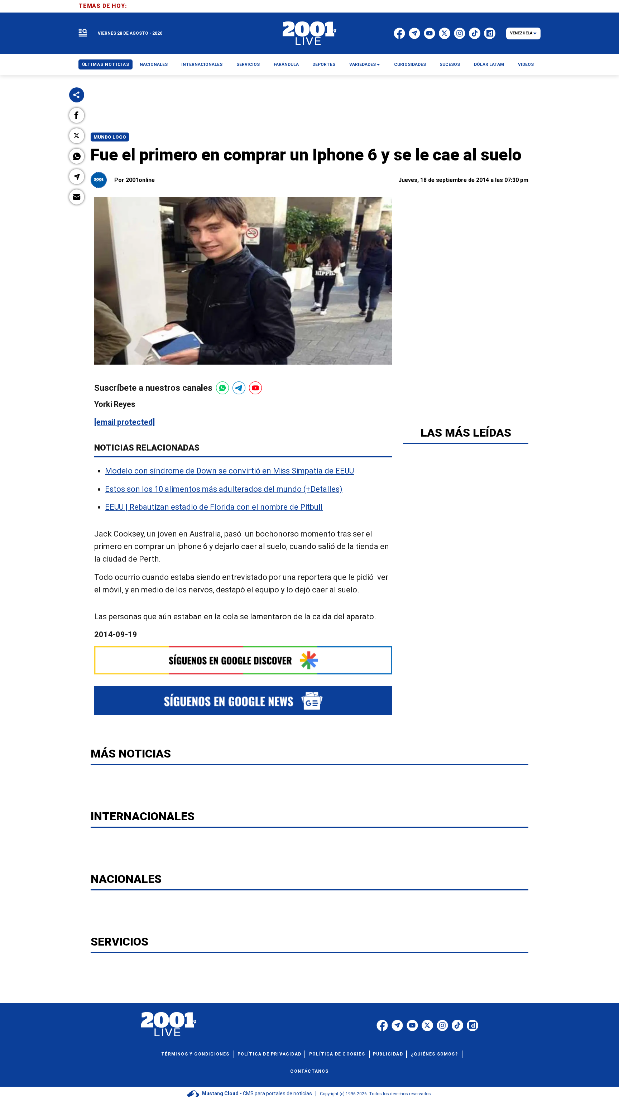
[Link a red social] (382, 1025)
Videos (526, 64)
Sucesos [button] (450, 64)
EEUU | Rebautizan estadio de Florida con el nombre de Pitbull (214, 507)
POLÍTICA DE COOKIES (337, 1054)
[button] (76, 115)
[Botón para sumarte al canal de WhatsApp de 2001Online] (222, 387)
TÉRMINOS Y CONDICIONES (195, 1054)
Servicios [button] (248, 64)
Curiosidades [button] (410, 64)
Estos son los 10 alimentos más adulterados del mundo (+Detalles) (223, 489)
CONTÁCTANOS (309, 1071)
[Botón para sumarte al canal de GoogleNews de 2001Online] (243, 700)
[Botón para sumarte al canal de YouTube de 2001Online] (255, 387)
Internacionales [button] (201, 64)
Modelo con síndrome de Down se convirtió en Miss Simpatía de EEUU (229, 470)
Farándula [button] (286, 64)
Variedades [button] (362, 64)
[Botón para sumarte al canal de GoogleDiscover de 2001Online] (243, 660)
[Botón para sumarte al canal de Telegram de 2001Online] (238, 387)
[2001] (309, 33)
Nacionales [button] (154, 64)
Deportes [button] (323, 64)
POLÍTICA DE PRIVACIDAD (269, 1054)
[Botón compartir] (76, 94)
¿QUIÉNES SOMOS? (434, 1054)
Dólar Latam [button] (489, 64)
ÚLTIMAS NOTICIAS (105, 64)
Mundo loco (109, 137)
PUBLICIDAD (388, 1054)
